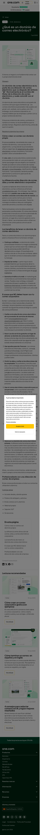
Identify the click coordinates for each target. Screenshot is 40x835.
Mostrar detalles (11, 422)
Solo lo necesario (20, 432)
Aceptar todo (20, 426)
